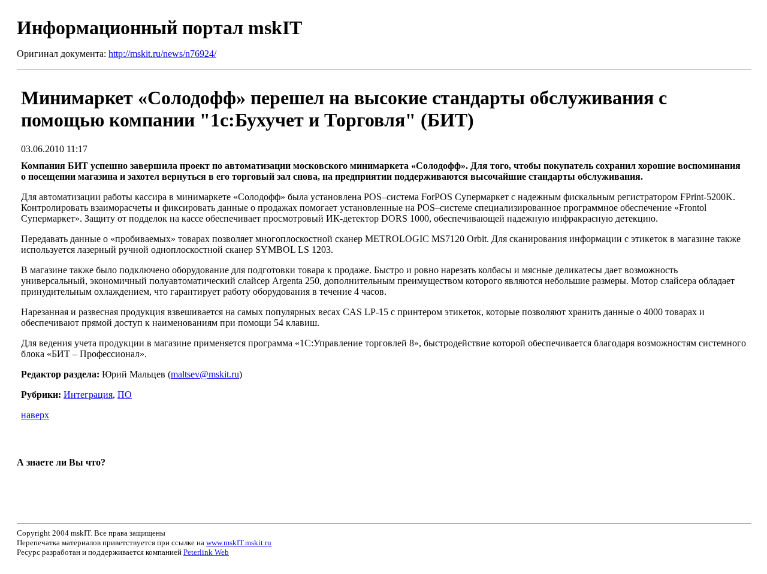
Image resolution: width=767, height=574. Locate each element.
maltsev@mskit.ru (205, 374)
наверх (35, 415)
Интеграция (88, 394)
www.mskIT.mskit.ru (238, 542)
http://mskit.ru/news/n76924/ (162, 54)
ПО (124, 394)
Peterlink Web (206, 552)
